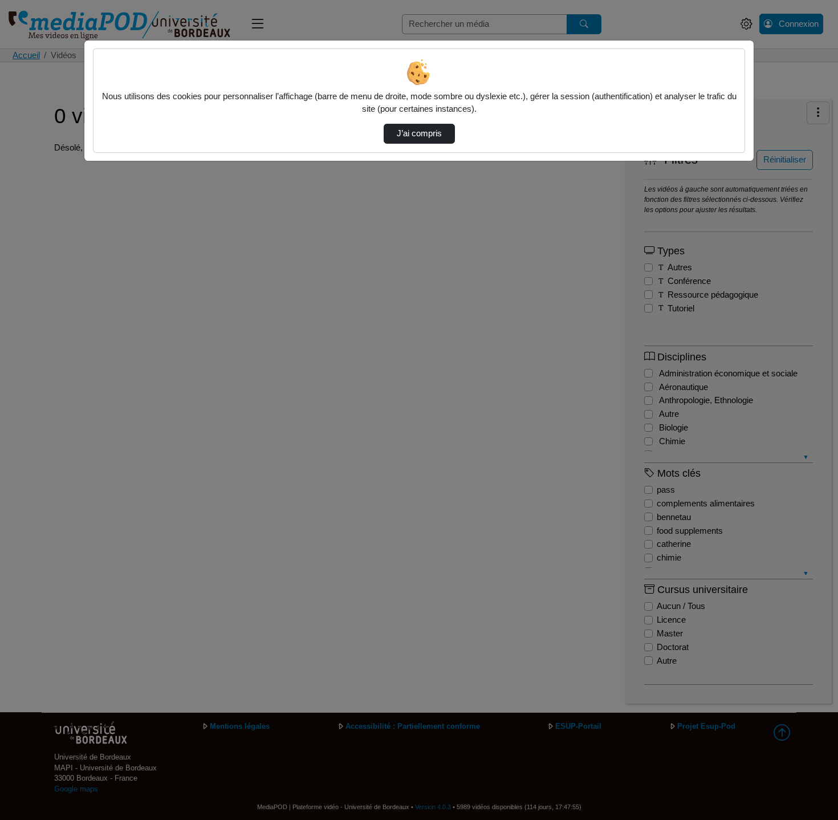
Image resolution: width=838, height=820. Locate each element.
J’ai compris (419, 133)
